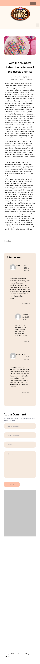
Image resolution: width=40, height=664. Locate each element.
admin (27, 77)
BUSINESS (14, 79)
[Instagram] (34, 3)
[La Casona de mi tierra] (14, 551)
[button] (37, 25)
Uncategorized (26, 79)
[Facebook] (31, 3)
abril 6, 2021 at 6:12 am (26, 268)
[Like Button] (32, 240)
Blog (9, 241)
